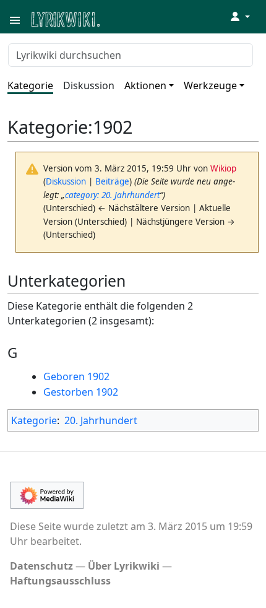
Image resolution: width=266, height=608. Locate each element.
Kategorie (30, 85)
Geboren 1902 (76, 376)
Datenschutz (41, 566)
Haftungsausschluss (60, 581)
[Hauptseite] (125, 18)
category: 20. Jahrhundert (112, 195)
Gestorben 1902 (80, 392)
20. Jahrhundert (100, 420)
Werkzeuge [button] (210, 85)
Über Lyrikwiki (124, 566)
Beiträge (112, 181)
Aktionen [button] (145, 85)
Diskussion (88, 85)
